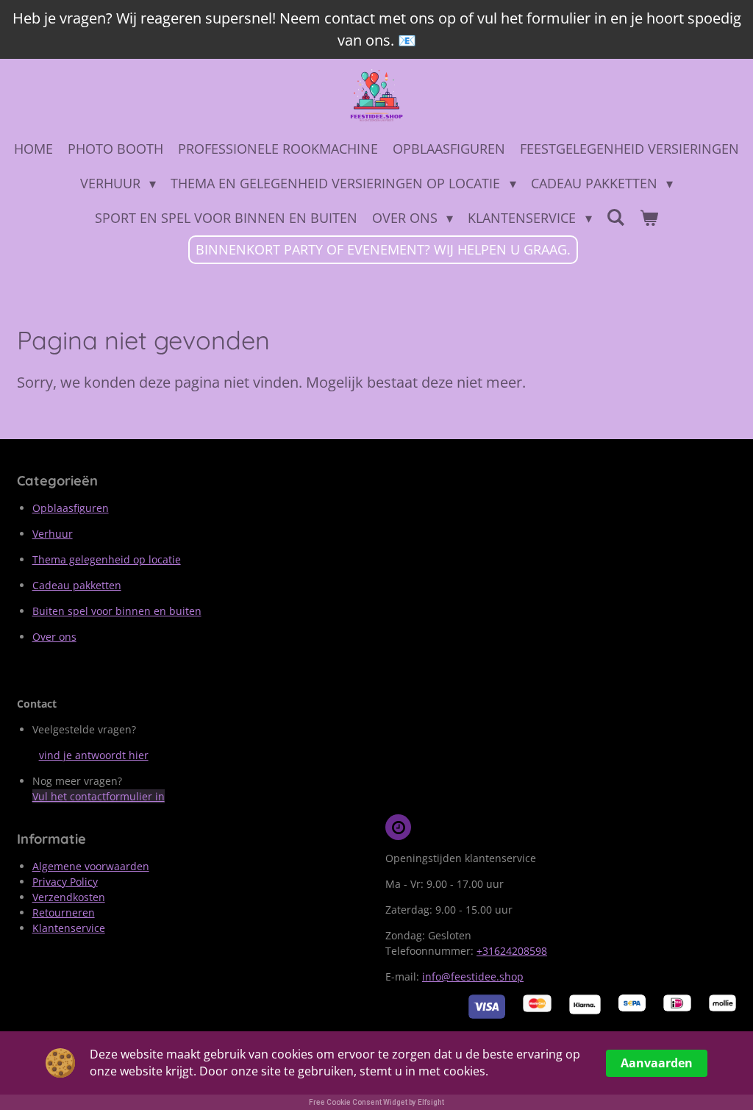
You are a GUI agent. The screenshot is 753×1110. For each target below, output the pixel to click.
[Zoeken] (615, 217)
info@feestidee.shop (473, 976)
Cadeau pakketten (76, 585)
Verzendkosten (68, 897)
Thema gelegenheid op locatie (106, 559)
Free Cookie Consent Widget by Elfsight (376, 1102)
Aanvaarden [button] (657, 1063)
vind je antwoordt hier (94, 755)
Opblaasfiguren (70, 508)
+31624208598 (512, 951)
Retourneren (63, 912)
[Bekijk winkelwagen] (648, 218)
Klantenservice (68, 928)
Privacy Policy (65, 882)
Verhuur (52, 534)
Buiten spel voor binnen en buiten (116, 611)
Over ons (54, 637)
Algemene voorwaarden (90, 866)
